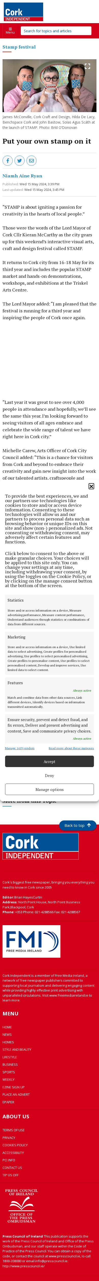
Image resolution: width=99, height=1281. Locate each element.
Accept (49, 761)
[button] (91, 486)
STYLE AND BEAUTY (17, 1049)
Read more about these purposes (71, 748)
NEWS (7, 1034)
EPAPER (8, 1102)
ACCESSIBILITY (13, 1152)
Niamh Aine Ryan (22, 176)
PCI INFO (9, 1160)
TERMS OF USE (14, 1130)
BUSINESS (10, 1064)
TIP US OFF (11, 1175)
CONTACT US (12, 1167)
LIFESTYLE (10, 1057)
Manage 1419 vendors (20, 748)
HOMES (8, 1042)
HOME (7, 1027)
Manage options (50, 789)
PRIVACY (9, 1137)
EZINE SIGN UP (14, 1087)
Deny (49, 775)
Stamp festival (19, 47)
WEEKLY (8, 1079)
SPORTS (9, 1072)
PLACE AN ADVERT (16, 1094)
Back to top (74, 825)
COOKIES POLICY (15, 1145)
